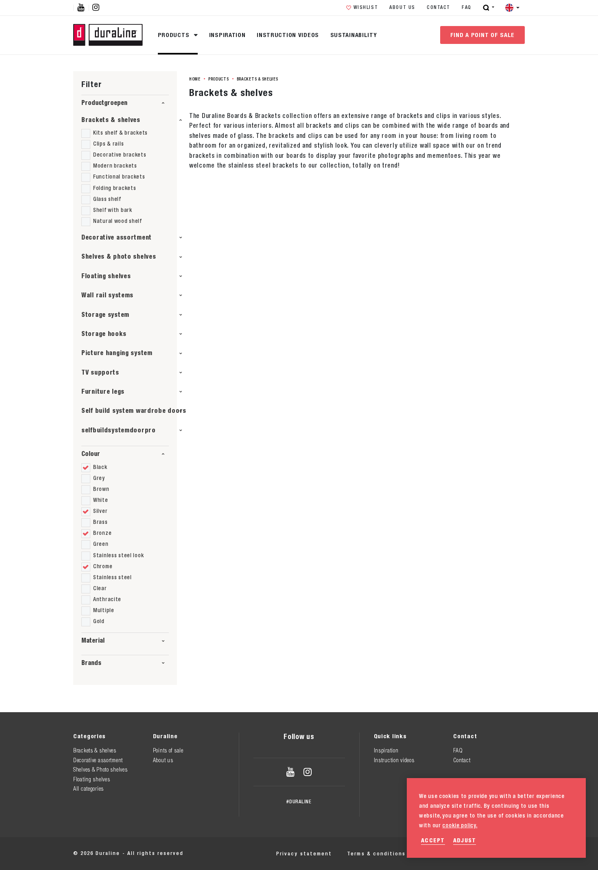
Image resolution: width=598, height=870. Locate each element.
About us (402, 7)
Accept (433, 840)
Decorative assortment (116, 237)
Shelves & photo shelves (118, 256)
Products (174, 34)
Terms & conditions (376, 853)
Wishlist (366, 7)
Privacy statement (304, 853)
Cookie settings (500, 853)
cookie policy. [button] (459, 825)
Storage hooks (103, 334)
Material (93, 640)
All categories (88, 788)
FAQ (466, 7)
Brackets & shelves (110, 120)
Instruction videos (288, 34)
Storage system (105, 314)
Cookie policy (441, 853)
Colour (90, 454)
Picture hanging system (117, 353)
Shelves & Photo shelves (100, 769)
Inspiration (227, 34)
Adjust (464, 840)
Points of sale (168, 750)
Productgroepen (104, 103)
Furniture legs (102, 391)
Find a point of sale (482, 34)
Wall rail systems (107, 295)
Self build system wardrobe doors (133, 410)
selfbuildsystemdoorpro (118, 430)
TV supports (100, 372)
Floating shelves (106, 276)
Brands (91, 663)
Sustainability (353, 34)
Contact (438, 7)
